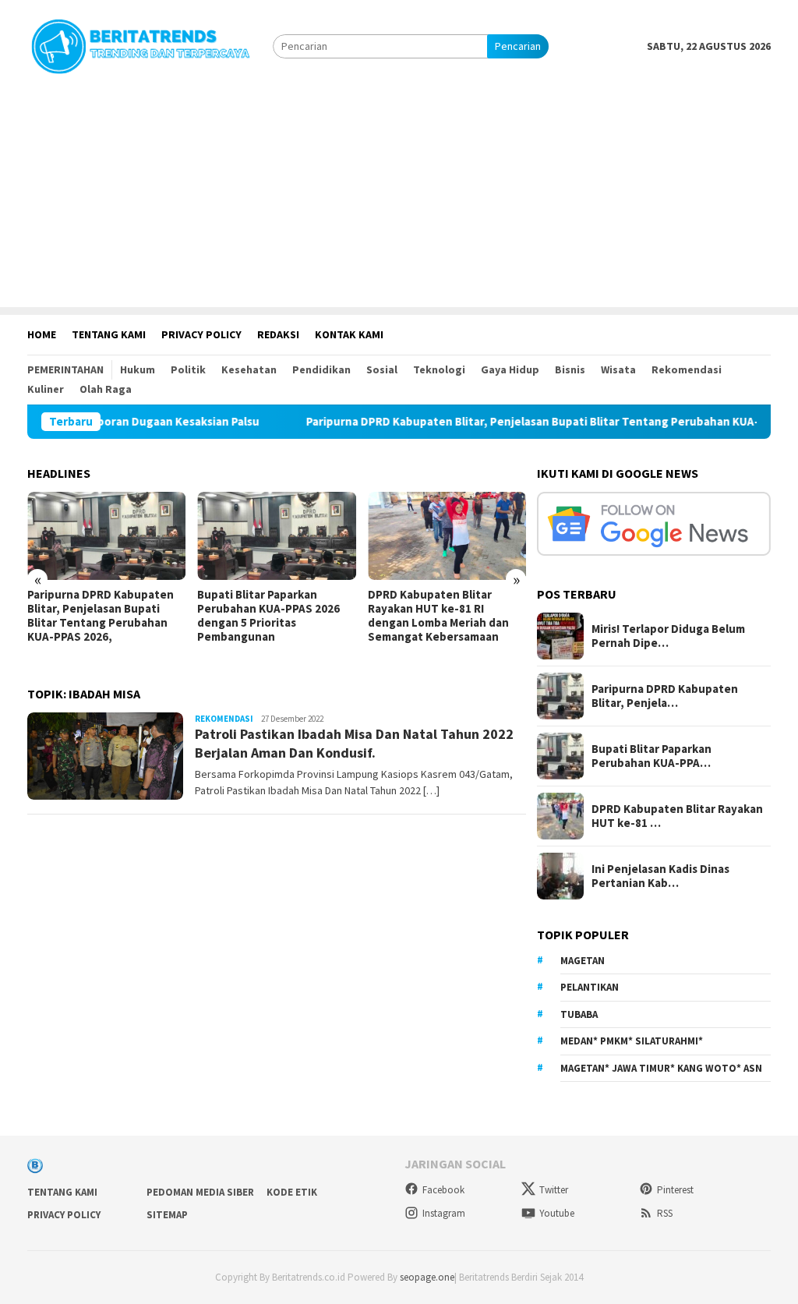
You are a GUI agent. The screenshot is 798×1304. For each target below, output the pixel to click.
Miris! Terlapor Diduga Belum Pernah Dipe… (668, 636)
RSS (665, 1213)
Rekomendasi (224, 718)
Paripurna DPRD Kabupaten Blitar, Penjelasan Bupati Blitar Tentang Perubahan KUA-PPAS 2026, (526, 422)
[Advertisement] (399, 198)
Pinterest (675, 1189)
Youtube (556, 1213)
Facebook (443, 1189)
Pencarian (518, 46)
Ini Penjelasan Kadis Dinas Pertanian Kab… (660, 876)
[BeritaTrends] (140, 44)
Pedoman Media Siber (200, 1192)
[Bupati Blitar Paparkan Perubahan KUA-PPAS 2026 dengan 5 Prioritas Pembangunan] (276, 536)
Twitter (553, 1189)
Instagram (443, 1213)
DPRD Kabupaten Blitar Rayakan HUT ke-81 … (677, 816)
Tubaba (579, 1014)
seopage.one (427, 1277)
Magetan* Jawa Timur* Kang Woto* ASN (661, 1068)
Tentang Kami (62, 1192)
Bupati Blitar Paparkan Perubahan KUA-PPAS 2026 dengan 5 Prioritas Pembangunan (268, 616)
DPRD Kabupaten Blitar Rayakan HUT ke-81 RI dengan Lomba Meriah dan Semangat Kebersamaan (438, 616)
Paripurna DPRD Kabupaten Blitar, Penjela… (664, 696)
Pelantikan (589, 987)
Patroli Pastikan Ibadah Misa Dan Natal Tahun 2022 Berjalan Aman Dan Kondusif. (354, 743)
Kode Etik (292, 1192)
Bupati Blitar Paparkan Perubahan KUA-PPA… (651, 756)
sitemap (167, 1214)
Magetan (582, 960)
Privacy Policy (64, 1214)
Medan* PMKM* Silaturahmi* (631, 1041)
